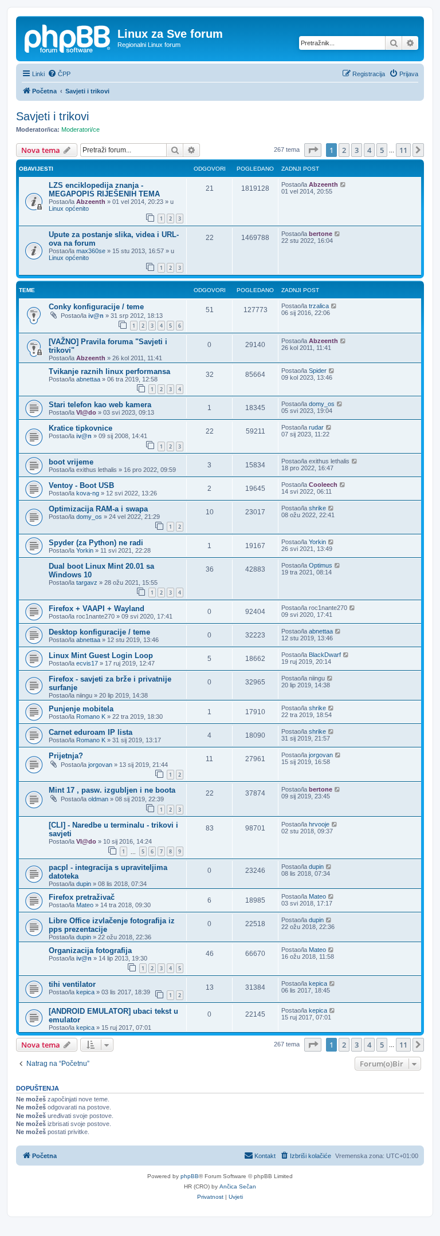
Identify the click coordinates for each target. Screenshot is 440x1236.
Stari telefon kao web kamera (100, 404)
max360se (90, 250)
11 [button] (403, 150)
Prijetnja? (66, 755)
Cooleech (323, 484)
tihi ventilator (72, 984)
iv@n (96, 315)
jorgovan (100, 764)
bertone (320, 233)
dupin (83, 883)
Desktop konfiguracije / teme (99, 632)
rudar (316, 427)
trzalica (319, 305)
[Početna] (68, 37)
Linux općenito (69, 208)
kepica (85, 992)
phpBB (189, 1176)
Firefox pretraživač (82, 897)
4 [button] (369, 150)
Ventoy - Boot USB (81, 485)
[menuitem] (59, 74)
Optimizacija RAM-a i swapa (98, 509)
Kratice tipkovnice (80, 428)
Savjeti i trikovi (52, 116)
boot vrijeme (71, 462)
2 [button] (344, 150)
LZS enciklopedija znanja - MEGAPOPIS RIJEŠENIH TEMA (104, 189)
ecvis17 (87, 663)
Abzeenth (90, 201)
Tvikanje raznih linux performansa (109, 371)
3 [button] (357, 150)
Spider (318, 370)
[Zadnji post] (343, 184)
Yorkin (84, 550)
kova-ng (87, 493)
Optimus (320, 565)
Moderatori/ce (80, 129)
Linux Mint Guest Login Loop (101, 655)
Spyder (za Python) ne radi (96, 542)
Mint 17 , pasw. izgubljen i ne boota (112, 790)
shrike (317, 508)
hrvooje (319, 824)
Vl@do (86, 412)
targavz (86, 582)
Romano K (90, 716)
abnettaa (88, 379)
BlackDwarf (325, 654)
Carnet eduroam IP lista (90, 732)
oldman (98, 799)
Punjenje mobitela (81, 708)
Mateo (84, 905)
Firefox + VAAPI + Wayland (96, 608)
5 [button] (382, 150)
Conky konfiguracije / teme (96, 306)
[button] (312, 150)
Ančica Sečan (237, 1186)
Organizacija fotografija (90, 950)
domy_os (322, 403)
